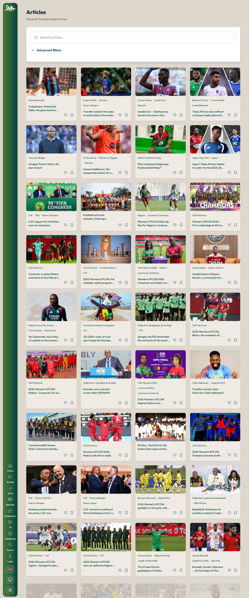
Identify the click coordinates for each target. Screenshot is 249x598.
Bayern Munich (216, 267)
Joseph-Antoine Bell (147, 560)
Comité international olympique (98, 325)
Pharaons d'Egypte (108, 157)
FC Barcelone (89, 157)
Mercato (103, 100)
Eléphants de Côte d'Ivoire (41, 325)
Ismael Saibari (199, 267)
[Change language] (10, 569)
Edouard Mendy (162, 555)
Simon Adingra (90, 105)
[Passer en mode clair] (10, 579)
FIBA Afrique (200, 503)
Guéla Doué (50, 330)
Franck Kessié (217, 100)
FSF (141, 330)
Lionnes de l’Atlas (146, 388)
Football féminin (108, 267)
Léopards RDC (218, 382)
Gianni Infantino (50, 215)
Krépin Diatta (89, 100)
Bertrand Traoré (200, 100)
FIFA (37, 215)
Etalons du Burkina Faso (149, 157)
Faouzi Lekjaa (90, 503)
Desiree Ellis (164, 498)
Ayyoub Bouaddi (200, 555)
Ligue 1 (214, 157)
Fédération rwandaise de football (99, 382)
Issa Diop (215, 560)
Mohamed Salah (36, 100)
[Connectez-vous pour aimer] (65, 115)
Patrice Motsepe (36, 503)
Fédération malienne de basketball (209, 498)
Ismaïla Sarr (160, 100)
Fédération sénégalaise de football (155, 325)
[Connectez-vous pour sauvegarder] (71, 115)
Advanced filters (49, 50)
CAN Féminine (199, 215)
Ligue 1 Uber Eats (200, 157)
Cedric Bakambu (200, 382)
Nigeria (141, 215)
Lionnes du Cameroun (158, 215)
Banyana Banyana (147, 498)
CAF (30, 215)
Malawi (163, 267)
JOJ (85, 330)
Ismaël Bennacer (200, 105)
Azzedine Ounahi (200, 560)
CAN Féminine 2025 (147, 267)
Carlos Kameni (145, 555)
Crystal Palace (145, 100)
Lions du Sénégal (36, 157)
